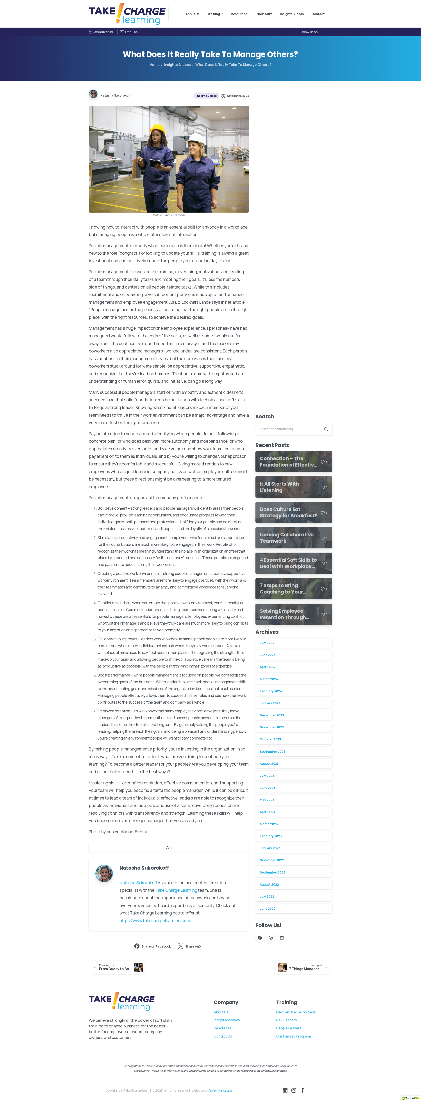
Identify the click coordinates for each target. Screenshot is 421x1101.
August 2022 (269, 884)
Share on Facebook (156, 946)
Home (155, 64)
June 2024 (268, 655)
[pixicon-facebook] (302, 1090)
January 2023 (270, 848)
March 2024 (269, 679)
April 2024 (267, 667)
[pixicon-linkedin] (285, 1090)
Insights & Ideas (177, 64)
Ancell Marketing (220, 1090)
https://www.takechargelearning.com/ (156, 920)
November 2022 (272, 860)
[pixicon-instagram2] (293, 1090)
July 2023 (267, 775)
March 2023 (269, 824)
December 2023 (272, 715)
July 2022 (267, 896)
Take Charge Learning (176, 890)
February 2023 (271, 836)
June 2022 (268, 909)
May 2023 (267, 800)
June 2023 (267, 788)
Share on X (193, 946)
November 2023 (272, 727)
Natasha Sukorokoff (138, 883)
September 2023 (272, 751)
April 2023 (267, 812)
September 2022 (272, 872)
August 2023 (269, 763)
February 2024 (271, 691)
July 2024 (267, 643)
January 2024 (270, 703)
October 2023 (270, 739)
